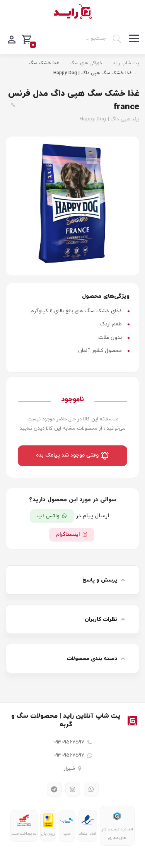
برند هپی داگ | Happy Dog (109, 119)
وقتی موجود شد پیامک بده (68, 455)
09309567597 (68, 742)
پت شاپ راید (126, 63)
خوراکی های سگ (86, 63)
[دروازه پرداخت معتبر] (48, 820)
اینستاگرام (68, 534)
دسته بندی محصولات (92, 658)
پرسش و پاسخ (99, 580)
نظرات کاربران (101, 619)
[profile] (11, 39)
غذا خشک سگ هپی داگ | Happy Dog (92, 73)
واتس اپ (48, 516)
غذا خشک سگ (44, 63)
